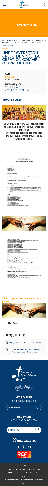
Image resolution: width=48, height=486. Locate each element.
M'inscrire (13, 430)
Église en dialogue (26, 40)
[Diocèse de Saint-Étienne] (24, 5)
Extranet (24, 466)
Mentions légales (32, 473)
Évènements (13, 40)
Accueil (5, 40)
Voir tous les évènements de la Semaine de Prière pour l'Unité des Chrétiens (24, 350)
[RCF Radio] (24, 454)
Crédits (24, 476)
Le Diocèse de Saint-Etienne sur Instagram (23, 447)
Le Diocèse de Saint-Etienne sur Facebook (18, 447)
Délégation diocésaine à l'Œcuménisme (25, 342)
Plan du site (13, 473)
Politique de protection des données (24, 469)
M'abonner (14, 407)
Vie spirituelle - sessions (18, 90)
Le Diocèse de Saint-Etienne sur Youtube (29, 447)
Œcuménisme (40, 40)
